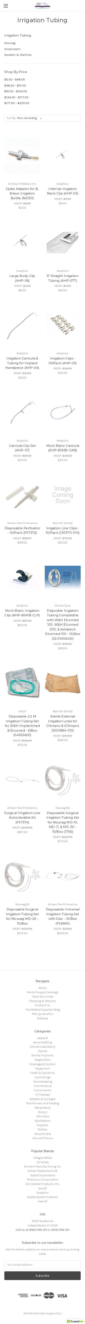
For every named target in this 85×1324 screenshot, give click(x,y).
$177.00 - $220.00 (16, 103)
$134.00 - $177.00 (16, 97)
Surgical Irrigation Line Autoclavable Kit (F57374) (22, 817)
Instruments (42, 1090)
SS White (42, 1162)
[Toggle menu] (5, 5)
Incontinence (43, 1086)
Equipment (42, 1068)
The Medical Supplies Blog (42, 1009)
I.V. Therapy (42, 1094)
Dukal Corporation (42, 1175)
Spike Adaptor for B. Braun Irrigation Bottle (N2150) (22, 193)
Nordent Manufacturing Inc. (42, 1166)
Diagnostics (42, 1060)
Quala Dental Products (42, 1197)
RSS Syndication (42, 1014)
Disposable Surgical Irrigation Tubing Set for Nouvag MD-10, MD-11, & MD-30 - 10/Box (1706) (62, 822)
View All (42, 1201)
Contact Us (42, 1005)
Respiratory (43, 1107)
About (43, 988)
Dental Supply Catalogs (42, 992)
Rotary (42, 1112)
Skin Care (42, 1116)
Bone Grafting (42, 1042)
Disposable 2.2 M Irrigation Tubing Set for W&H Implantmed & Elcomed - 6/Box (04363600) (22, 725)
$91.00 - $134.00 (15, 91)
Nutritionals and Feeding (42, 1103)
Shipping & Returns (42, 1001)
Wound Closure (42, 1138)
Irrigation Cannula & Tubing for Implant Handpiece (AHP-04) (22, 363)
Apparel (42, 1038)
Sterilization (42, 1121)
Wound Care (42, 1134)
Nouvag (9, 43)
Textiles (42, 1129)
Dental (42, 1051)
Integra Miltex (42, 1158)
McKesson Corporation (42, 1179)
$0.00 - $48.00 (14, 79)
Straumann (12, 49)
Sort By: (11, 118)
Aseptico (42, 1192)
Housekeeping (42, 1081)
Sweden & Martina (17, 55)
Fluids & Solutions (42, 1073)
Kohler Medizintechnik (43, 1171)
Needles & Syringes (42, 1099)
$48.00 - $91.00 (15, 85)
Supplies (42, 1125)
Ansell (42, 1188)
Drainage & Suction (42, 1064)
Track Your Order (43, 996)
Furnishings (42, 1077)
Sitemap (42, 1018)
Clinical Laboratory (42, 1047)
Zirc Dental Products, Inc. (43, 1184)
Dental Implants (42, 1055)
